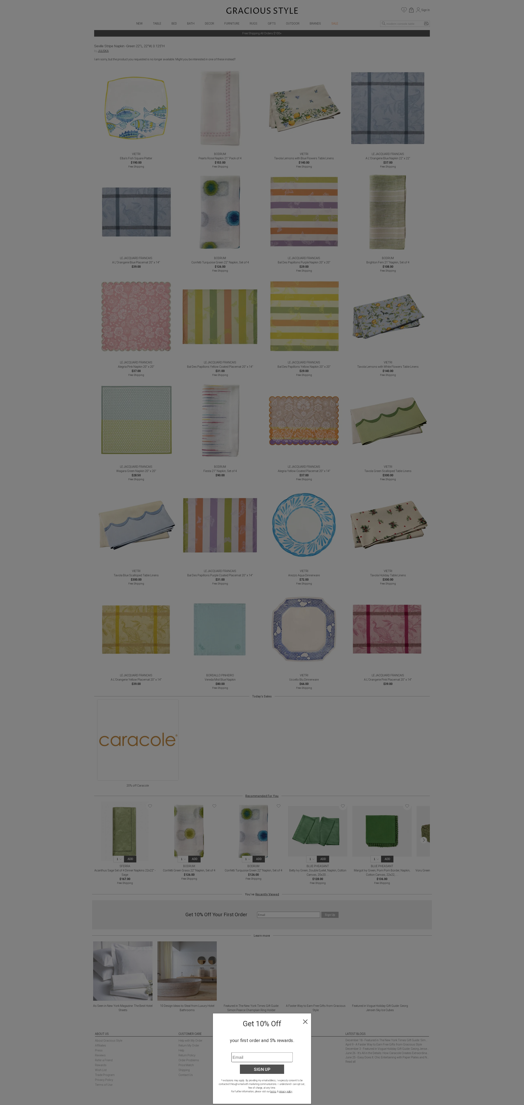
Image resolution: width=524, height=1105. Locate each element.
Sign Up (262, 1069)
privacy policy (285, 1091)
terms (273, 1091)
